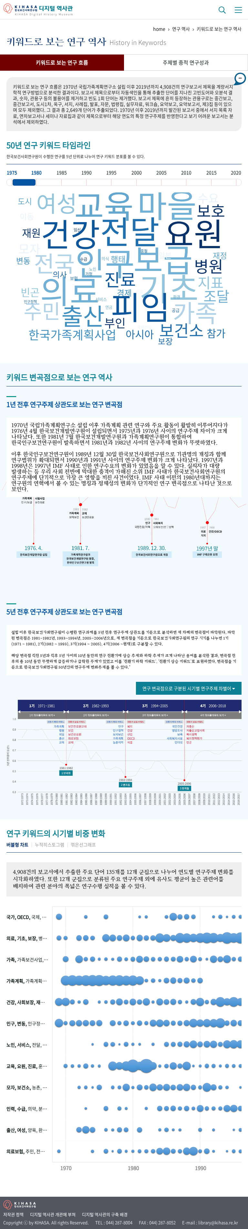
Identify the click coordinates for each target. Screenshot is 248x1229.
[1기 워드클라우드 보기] (44, 715)
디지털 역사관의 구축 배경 (105, 1214)
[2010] (198, 182)
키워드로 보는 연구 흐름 (62, 62)
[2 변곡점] (125, 785)
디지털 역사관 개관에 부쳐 (53, 1214)
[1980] (48, 182)
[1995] (123, 182)
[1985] (74, 182)
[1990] (99, 182)
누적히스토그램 (49, 844)
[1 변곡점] (66, 773)
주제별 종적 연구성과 (186, 62)
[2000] (149, 182)
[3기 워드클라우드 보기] (154, 715)
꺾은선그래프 (83, 844)
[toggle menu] (238, 10)
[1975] (24, 182)
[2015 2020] (224, 182)
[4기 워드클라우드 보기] (211, 715)
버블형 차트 (17, 844)
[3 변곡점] (184, 788)
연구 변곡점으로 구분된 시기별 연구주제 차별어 (187, 688)
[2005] (173, 182)
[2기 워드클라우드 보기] (97, 715)
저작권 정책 (13, 1214)
